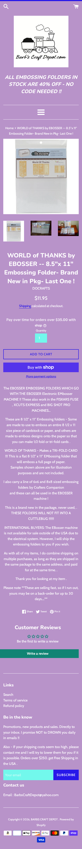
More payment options (41, 376)
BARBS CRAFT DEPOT (44, 819)
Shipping (25, 306)
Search (8, 695)
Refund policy (13, 706)
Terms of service (15, 700)
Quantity (41, 330)
